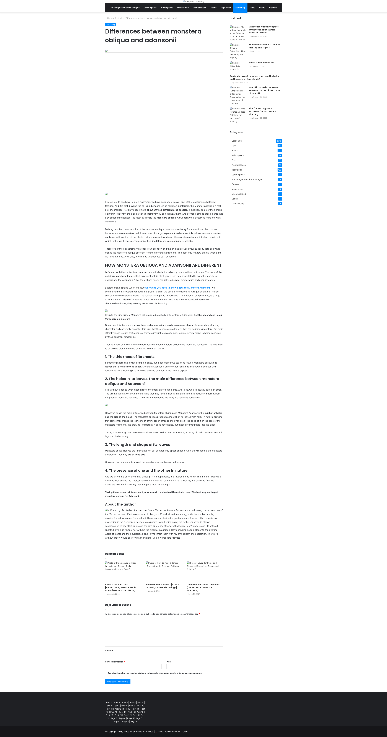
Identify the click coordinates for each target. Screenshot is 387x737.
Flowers (273, 7)
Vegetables (226, 7)
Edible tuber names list (261, 62)
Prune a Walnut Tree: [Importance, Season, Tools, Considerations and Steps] (121, 587)
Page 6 (139, 718)
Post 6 (109, 705)
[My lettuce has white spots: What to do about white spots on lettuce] (238, 33)
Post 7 (117, 705)
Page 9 (133, 721)
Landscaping (238, 203)
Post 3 (125, 702)
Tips (234, 145)
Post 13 (126, 709)
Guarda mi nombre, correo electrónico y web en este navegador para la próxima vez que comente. (155, 673)
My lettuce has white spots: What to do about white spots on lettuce (264, 29)
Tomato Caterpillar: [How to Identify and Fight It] (264, 46)
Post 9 (132, 705)
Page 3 (114, 718)
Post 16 (113, 712)
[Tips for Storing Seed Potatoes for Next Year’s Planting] (238, 115)
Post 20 (109, 715)
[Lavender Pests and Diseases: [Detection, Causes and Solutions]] (205, 571)
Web (168, 661)
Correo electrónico (115, 661)
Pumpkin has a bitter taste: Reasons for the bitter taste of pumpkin (264, 90)
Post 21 (118, 715)
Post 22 (127, 715)
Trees (252, 7)
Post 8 (124, 705)
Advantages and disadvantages (125, 7)
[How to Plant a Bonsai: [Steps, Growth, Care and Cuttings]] (164, 571)
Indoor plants (167, 7)
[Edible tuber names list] (238, 67)
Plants (262, 7)
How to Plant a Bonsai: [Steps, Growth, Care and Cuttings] (162, 586)
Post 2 (117, 702)
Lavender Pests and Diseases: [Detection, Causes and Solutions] (203, 587)
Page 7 (117, 721)
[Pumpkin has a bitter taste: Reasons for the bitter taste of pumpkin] (238, 95)
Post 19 (140, 712)
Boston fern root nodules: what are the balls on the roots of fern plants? (254, 78)
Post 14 (135, 709)
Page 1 (136, 715)
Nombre (109, 650)
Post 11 (109, 709)
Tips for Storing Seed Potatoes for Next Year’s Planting (262, 111)
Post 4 (133, 702)
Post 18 (131, 712)
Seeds (213, 7)
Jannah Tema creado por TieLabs (173, 731)
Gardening (240, 7)
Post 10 (140, 705)
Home (110, 18)
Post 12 (117, 709)
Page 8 (125, 721)
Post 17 (122, 712)
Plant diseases (199, 7)
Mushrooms (183, 7)
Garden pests (150, 7)
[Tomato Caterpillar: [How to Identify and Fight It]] (238, 51)
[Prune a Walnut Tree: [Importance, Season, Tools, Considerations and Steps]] (123, 571)
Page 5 (130, 718)
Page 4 (122, 718)
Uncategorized (239, 194)
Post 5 (140, 702)
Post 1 (109, 702)
